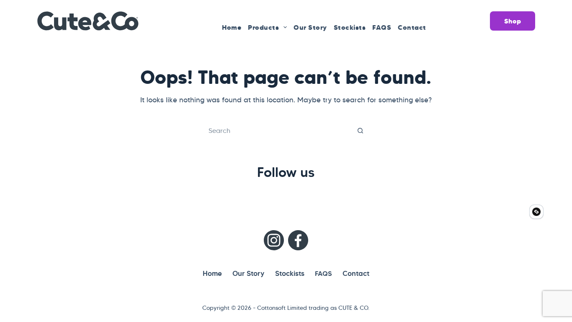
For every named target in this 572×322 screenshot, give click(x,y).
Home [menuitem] (231, 27)
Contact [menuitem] (412, 27)
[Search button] (360, 130)
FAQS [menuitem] (381, 27)
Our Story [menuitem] (310, 27)
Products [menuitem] (263, 27)
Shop (512, 21)
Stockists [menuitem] (350, 27)
